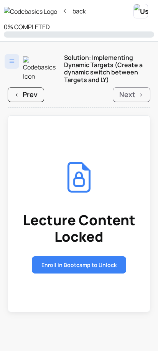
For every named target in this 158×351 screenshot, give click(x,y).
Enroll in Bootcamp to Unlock (79, 265)
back (79, 11)
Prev (29, 94)
